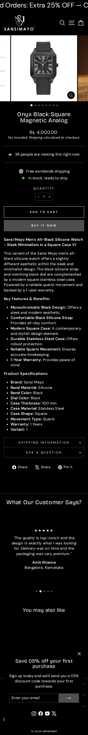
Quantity (44, 188)
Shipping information (44, 442)
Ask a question (44, 452)
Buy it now (44, 225)
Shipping (35, 137)
